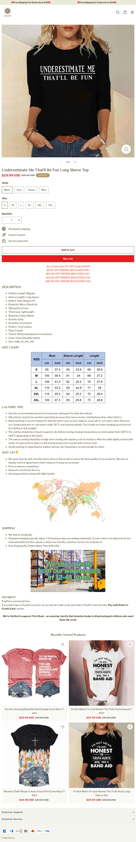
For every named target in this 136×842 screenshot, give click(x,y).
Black (7, 189)
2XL (39, 205)
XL (29, 205)
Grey (19, 189)
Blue (43, 189)
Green (31, 189)
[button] (132, 12)
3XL (50, 205)
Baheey (11, 838)
